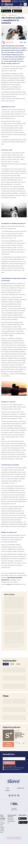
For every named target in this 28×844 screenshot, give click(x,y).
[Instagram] (12, 796)
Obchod (7, 790)
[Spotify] (18, 796)
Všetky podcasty (8, 744)
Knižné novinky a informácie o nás (12, 769)
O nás (7, 788)
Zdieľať (21, 42)
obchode (8, 584)
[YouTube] (15, 796)
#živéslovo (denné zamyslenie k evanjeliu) (14, 768)
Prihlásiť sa (9, 763)
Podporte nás (20, 788)
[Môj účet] (20, 4)
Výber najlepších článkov (10, 766)
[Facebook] (9, 796)
